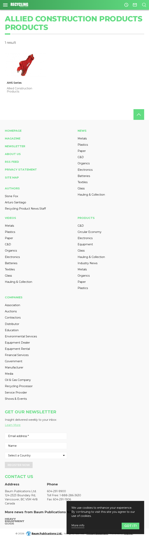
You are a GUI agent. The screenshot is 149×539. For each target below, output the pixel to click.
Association (12, 305)
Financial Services (17, 355)
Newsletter (15, 146)
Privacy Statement (21, 169)
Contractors (13, 317)
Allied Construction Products (19, 90)
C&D (81, 157)
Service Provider (16, 392)
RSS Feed (12, 161)
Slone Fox (11, 196)
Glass (81, 188)
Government (13, 361)
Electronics (85, 169)
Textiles (82, 182)
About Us (13, 154)
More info (77, 525)
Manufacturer (14, 367)
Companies (14, 297)
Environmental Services (21, 336)
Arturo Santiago (15, 202)
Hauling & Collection (91, 194)
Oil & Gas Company (18, 379)
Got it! (130, 526)
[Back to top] (138, 114)
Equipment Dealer (17, 342)
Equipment (85, 244)
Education (12, 330)
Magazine (12, 138)
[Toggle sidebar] (5, 5)
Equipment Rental (17, 348)
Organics (84, 163)
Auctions (11, 311)
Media (9, 373)
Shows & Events (16, 398)
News (82, 130)
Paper (82, 150)
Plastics (83, 144)
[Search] (144, 5)
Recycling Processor (19, 386)
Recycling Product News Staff (25, 208)
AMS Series (14, 82)
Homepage (13, 130)
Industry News (87, 263)
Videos (10, 217)
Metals (82, 138)
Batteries (84, 176)
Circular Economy (89, 231)
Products (86, 217)
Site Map (12, 177)
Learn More (13, 425)
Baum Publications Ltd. (47, 533)
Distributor (12, 324)
